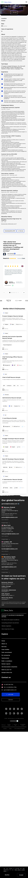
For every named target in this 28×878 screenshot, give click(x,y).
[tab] (10, 292)
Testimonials (5, 658)
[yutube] (18, 713)
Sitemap (3, 724)
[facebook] (6, 709)
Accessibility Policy (22, 725)
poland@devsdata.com (10, 517)
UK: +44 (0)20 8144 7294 (10, 687)
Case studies (5, 649)
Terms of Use (15, 725)
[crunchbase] (6, 713)
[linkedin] (10, 709)
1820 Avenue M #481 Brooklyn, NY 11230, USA (7, 530)
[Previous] (4, 292)
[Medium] (10, 713)
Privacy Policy (9, 725)
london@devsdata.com (10, 549)
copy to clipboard (5, 519)
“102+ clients (7, 242)
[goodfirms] (22, 713)
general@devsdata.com (9, 504)
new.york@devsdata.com (10, 534)
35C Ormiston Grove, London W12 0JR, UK (7, 545)
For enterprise (6, 655)
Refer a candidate (7, 661)
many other (6, 602)
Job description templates (9, 666)
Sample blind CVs (7, 672)
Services (4, 646)
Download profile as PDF (10, 230)
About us (4, 643)
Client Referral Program (19, 728)
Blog (10, 728)
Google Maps (5, 522)
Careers (10, 699)
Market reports (6, 664)
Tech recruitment (7, 652)
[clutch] (14, 713)
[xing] (22, 709)
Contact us (6, 677)
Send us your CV (6, 669)
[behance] (14, 709)
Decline (7, 875)
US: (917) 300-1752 (8, 684)
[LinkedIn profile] (14, 253)
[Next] (23, 292)
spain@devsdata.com (9, 567)
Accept (21, 875)
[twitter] (18, 709)
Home (3, 640)
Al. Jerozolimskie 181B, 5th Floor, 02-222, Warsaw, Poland (9, 514)
